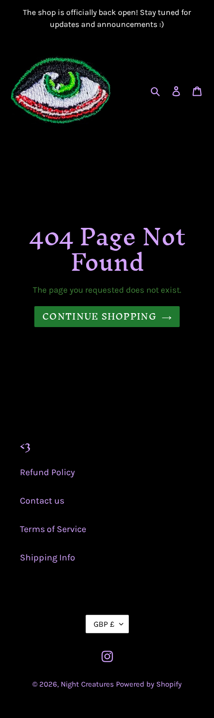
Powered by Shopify (149, 684)
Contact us (42, 500)
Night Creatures (87, 684)
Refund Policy (47, 472)
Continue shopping (99, 316)
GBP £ (104, 624)
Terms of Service (53, 529)
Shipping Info (47, 557)
